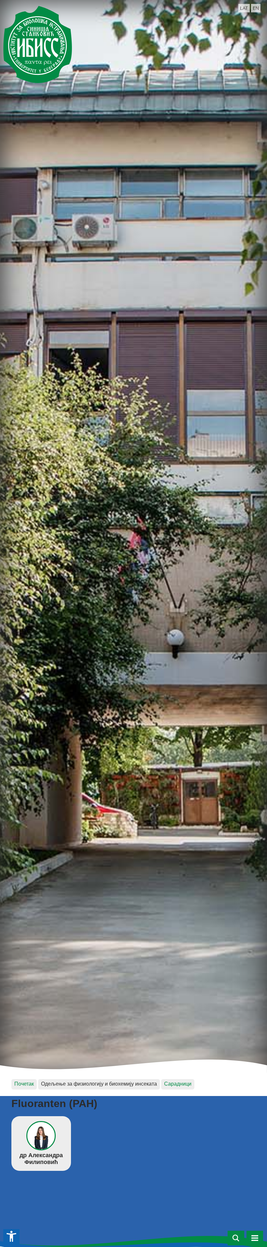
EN (256, 8)
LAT (244, 8)
